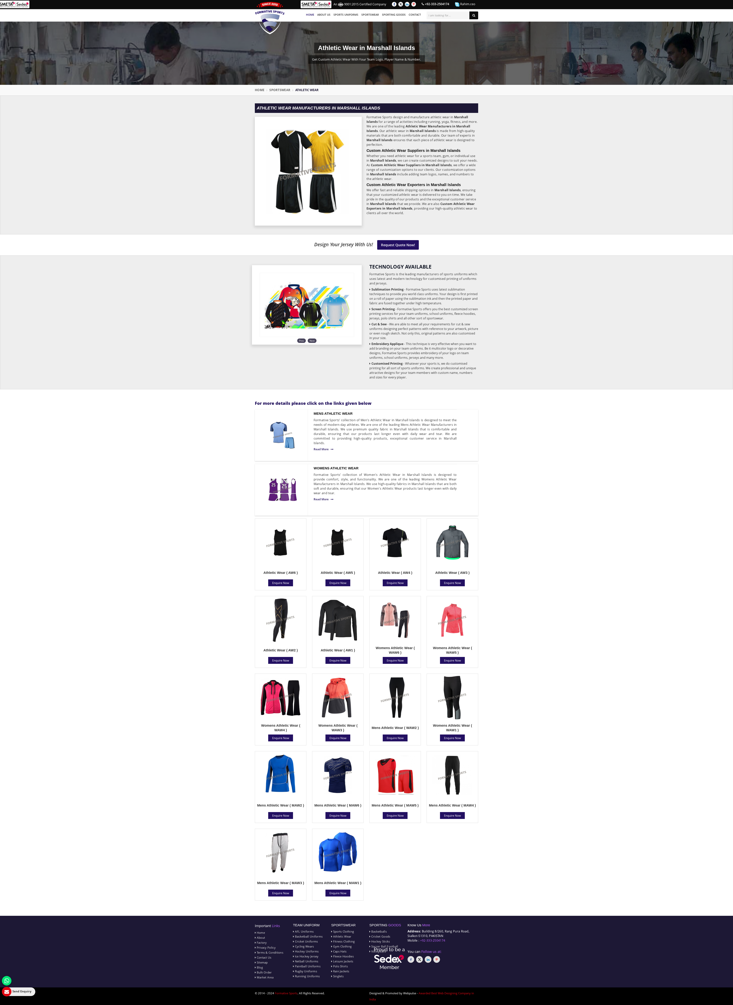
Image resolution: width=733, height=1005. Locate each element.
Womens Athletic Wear (336, 468)
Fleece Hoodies (343, 956)
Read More (321, 449)
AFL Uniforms (304, 931)
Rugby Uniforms (305, 971)
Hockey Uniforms (306, 951)
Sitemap (262, 962)
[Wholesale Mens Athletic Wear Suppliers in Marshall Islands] (282, 435)
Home (310, 14)
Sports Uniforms (345, 14)
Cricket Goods (380, 936)
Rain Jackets (340, 971)
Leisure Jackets (342, 961)
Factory (261, 942)
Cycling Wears (304, 946)
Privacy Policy (266, 947)
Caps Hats (339, 951)
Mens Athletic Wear (333, 413)
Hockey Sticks (380, 941)
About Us (323, 14)
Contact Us (263, 957)
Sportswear (370, 14)
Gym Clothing (342, 946)
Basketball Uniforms (308, 936)
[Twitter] (400, 4)
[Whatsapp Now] (6, 981)
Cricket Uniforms (306, 941)
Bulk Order (264, 972)
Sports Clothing (343, 931)
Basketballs (378, 931)
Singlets (338, 976)
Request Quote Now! (398, 245)
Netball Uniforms (306, 961)
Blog (259, 967)
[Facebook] (394, 4)
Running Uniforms (307, 976)
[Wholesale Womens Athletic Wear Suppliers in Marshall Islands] (282, 490)
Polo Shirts (340, 966)
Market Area (265, 977)
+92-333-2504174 (436, 4)
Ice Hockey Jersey (306, 956)
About (260, 937)
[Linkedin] (407, 4)
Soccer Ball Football (384, 946)
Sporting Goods (394, 14)
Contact (415, 14)
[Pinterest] (413, 4)
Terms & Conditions (269, 952)
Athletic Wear (341, 936)
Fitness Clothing (343, 941)
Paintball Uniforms (307, 966)
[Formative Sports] (270, 18)
